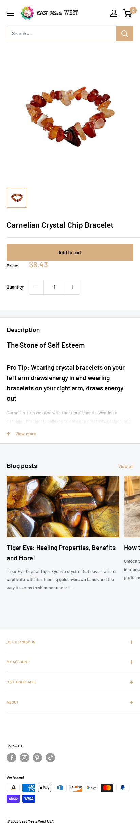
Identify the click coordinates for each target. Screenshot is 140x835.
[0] (127, 13)
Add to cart (70, 252)
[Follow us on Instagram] (24, 757)
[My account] (113, 13)
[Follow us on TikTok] (50, 757)
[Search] (124, 33)
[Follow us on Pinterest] (37, 757)
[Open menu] (10, 13)
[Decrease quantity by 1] (36, 287)
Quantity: (16, 287)
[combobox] (61, 33)
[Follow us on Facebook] (11, 757)
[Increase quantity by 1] (72, 287)
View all (125, 466)
